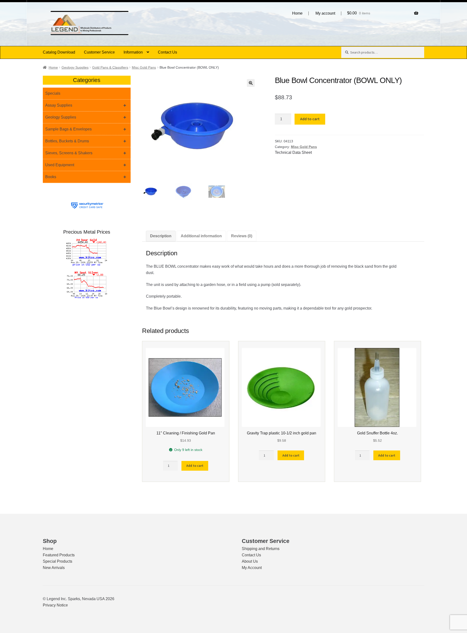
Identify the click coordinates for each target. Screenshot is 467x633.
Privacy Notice (55, 605)
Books (85, 177)
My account (325, 13)
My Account (252, 568)
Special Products (57, 561)
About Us (250, 561)
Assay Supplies (85, 105)
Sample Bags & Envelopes (85, 129)
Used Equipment (85, 165)
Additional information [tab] (201, 236)
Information (133, 52)
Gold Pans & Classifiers (110, 67)
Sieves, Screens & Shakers (85, 153)
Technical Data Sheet (293, 152)
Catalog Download (59, 52)
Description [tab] (160, 236)
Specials (52, 93)
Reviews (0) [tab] (241, 236)
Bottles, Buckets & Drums (85, 141)
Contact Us (167, 52)
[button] (251, 83)
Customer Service (99, 52)
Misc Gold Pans (144, 67)
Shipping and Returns (260, 549)
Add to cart (310, 118)
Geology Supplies (75, 67)
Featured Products (59, 555)
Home (297, 13)
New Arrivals (54, 568)
